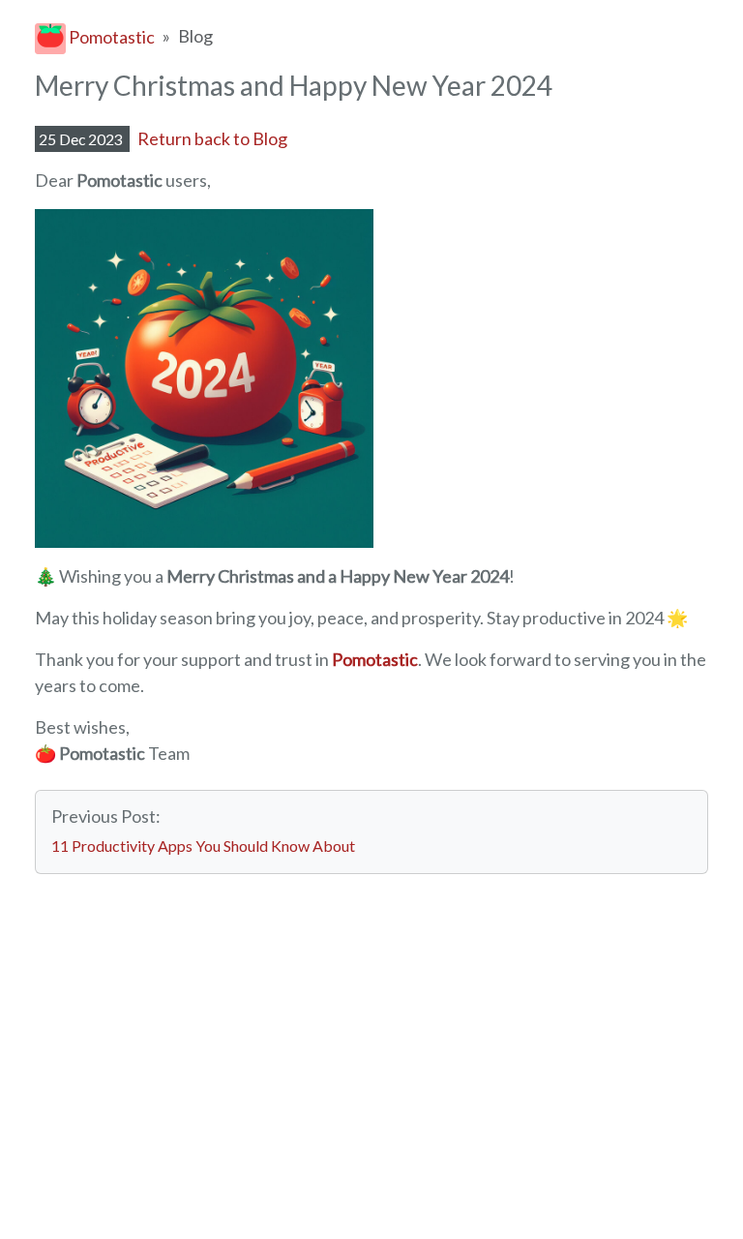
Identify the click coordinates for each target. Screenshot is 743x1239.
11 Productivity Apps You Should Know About (203, 845)
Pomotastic (110, 36)
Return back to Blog (212, 138)
